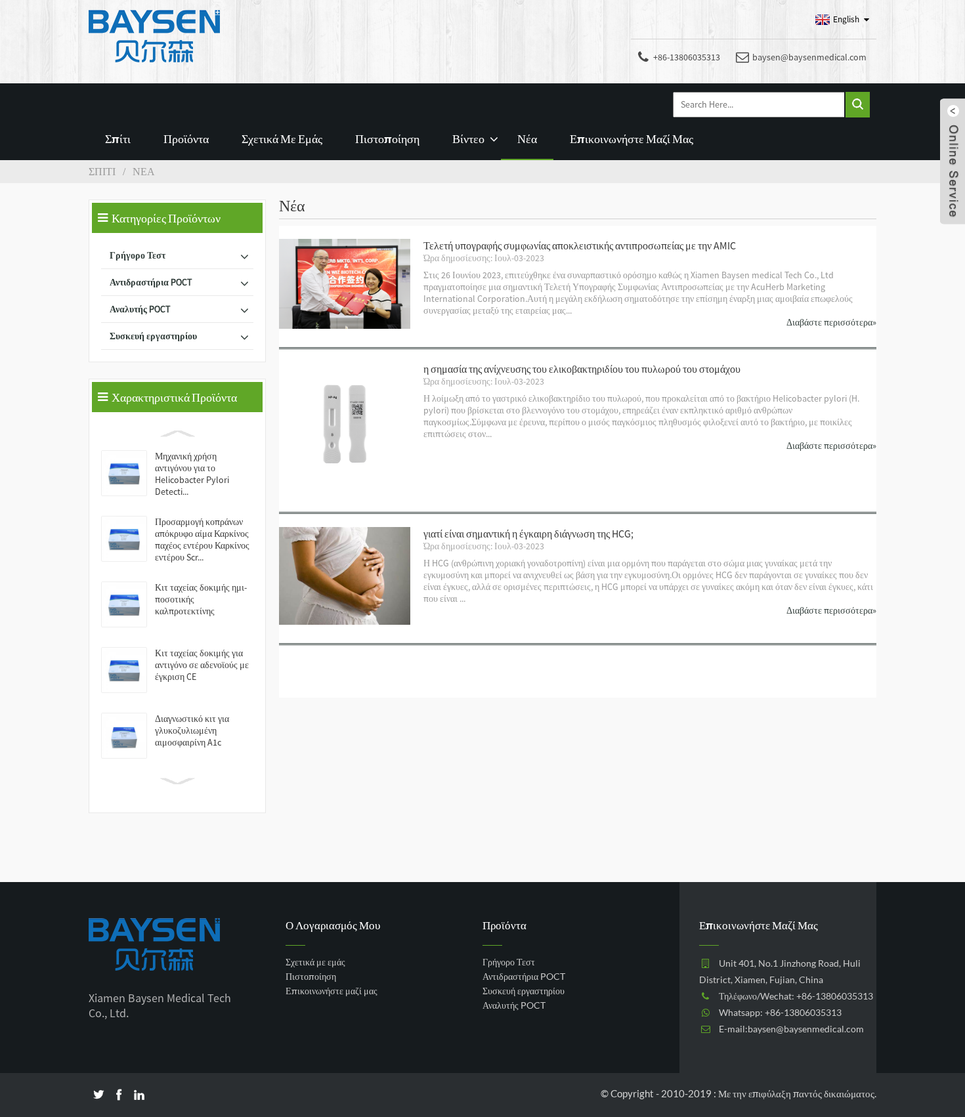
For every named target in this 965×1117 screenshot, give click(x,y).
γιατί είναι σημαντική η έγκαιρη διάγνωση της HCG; (528, 533)
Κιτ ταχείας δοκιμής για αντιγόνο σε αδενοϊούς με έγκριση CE (202, 665)
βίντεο (468, 138)
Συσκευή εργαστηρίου (153, 336)
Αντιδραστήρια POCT (151, 282)
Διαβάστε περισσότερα (831, 322)
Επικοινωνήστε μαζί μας (631, 138)
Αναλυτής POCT (140, 309)
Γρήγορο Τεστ (137, 255)
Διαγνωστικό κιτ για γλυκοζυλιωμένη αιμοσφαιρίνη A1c (192, 730)
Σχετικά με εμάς (282, 138)
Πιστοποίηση (387, 138)
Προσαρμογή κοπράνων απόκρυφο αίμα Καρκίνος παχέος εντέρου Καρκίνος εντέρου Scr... (202, 539)
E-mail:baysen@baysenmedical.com (791, 1028)
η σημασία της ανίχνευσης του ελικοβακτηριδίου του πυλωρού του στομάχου (581, 368)
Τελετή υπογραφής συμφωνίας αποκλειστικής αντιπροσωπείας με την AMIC (579, 245)
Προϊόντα (186, 138)
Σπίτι (118, 138)
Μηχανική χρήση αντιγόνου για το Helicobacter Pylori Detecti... (192, 473)
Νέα (527, 138)
